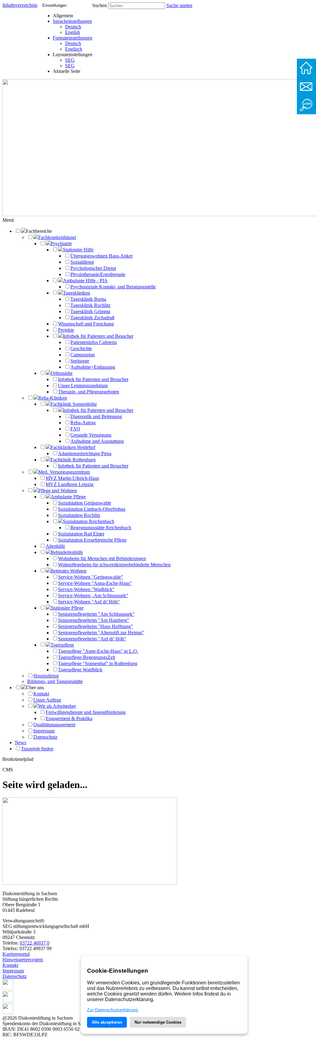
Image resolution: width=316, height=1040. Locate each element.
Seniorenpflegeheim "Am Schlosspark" (96, 614)
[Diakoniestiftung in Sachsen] (89, 883)
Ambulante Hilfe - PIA (85, 280)
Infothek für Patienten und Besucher (98, 336)
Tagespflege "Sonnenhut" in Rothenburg (97, 663)
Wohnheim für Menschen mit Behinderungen (102, 558)
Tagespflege (62, 645)
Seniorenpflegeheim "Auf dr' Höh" (92, 638)
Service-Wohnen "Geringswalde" (90, 577)
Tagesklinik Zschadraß (92, 317)
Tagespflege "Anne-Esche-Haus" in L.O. (98, 651)
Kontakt (41, 693)
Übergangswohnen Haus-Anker (101, 255)
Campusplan (82, 354)
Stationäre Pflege (67, 607)
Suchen (99, 5)
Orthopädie (62, 373)
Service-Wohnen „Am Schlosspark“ (93, 595)
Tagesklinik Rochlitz (90, 305)
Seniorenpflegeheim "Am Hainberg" (93, 620)
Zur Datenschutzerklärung (112, 1009)
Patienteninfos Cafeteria (93, 342)
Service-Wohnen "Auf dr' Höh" (89, 601)
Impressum (44, 730)
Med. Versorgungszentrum (64, 472)
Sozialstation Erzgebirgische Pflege (92, 540)
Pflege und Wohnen (57, 490)
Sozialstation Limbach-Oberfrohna (91, 509)
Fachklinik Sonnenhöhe (74, 404)
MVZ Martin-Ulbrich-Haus (72, 478)
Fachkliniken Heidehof (73, 447)
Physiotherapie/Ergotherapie (97, 274)
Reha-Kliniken (52, 397)
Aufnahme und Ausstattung (97, 441)
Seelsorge (79, 360)
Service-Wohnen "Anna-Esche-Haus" (95, 583)
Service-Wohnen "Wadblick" (86, 589)
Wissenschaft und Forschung (86, 323)
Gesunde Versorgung (90, 435)
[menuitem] (72, 27)
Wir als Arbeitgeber (57, 706)
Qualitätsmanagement (54, 724)
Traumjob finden (37, 748)
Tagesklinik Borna (88, 299)
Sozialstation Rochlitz (79, 515)
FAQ (75, 428)
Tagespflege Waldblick (80, 669)
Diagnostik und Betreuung (96, 416)
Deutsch (73, 26)
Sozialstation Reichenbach (88, 521)
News (20, 742)
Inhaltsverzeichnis (19, 5)
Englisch (73, 49)
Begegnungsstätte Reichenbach (100, 527)
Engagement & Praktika (69, 718)
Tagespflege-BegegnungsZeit (86, 657)
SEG (70, 60)
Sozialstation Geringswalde (84, 502)
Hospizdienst (46, 675)
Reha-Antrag (83, 422)
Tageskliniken (76, 293)
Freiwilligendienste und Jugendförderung (86, 712)
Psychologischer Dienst (93, 268)
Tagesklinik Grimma (90, 311)
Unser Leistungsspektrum (83, 385)
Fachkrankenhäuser (57, 237)
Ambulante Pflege (68, 496)
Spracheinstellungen (72, 21)
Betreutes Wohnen (68, 570)
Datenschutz (45, 737)
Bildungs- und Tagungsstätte (55, 681)
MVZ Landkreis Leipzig (70, 484)
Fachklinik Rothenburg (73, 459)
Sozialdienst (82, 262)
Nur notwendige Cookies (158, 1022)
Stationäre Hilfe (78, 249)
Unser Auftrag (47, 699)
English (72, 32)
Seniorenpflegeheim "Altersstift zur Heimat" (101, 632)
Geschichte (81, 348)
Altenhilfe (55, 546)
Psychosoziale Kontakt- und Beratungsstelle (113, 286)
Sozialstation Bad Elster (81, 533)
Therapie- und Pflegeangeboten (88, 391)
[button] (8, 220)
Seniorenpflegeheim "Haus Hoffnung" (95, 626)
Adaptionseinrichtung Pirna (84, 453)
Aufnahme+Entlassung (92, 367)
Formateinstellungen (72, 37)
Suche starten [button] (179, 5)
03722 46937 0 (34, 943)
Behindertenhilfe (67, 552)
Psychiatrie (61, 243)
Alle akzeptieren (107, 1022)
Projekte (66, 330)
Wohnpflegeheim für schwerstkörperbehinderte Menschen (114, 564)
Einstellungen (54, 5)
